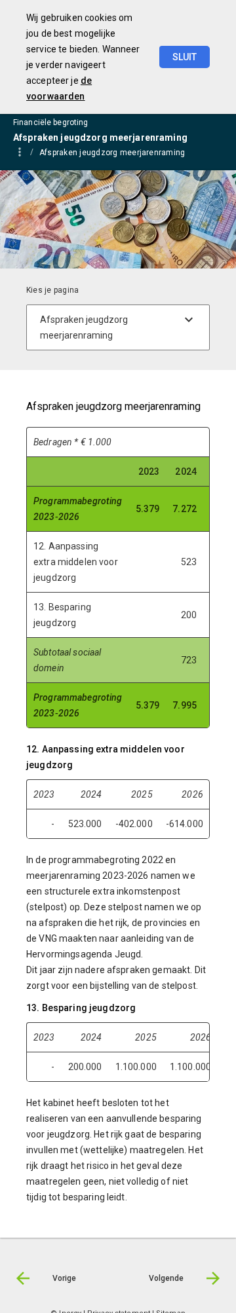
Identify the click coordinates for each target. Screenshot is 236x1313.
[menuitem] (118, 152)
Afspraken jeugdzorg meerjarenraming (112, 152)
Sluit (184, 57)
